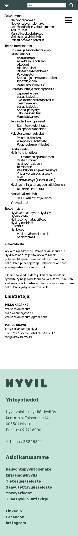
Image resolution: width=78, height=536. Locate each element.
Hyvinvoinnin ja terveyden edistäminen (38, 185)
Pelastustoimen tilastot (33, 144)
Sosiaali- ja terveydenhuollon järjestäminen (31, 52)
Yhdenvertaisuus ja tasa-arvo (34, 175)
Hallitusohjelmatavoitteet (28, 219)
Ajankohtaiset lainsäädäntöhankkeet (32, 69)
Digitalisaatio (19, 149)
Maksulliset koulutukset (27, 33)
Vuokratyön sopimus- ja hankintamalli (33, 235)
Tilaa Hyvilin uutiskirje (27, 499)
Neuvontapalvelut (23, 20)
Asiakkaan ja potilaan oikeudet (31, 63)
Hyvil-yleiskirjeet (22, 223)
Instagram (16, 523)
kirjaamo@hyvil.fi (22, 475)
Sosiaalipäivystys (28, 110)
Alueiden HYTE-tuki (30, 189)
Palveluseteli (25, 74)
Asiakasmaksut (27, 58)
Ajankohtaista (14, 244)
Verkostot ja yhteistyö (26, 37)
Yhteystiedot (19, 493)
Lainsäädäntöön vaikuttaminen (32, 27)
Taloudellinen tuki (29, 113)
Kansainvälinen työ (24, 194)
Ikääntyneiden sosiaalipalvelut (27, 105)
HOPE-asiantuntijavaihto (34, 198)
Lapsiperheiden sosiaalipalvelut (27, 95)
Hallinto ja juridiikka (24, 153)
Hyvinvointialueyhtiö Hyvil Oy (31, 213)
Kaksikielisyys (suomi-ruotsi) (36, 180)
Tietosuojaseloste (23, 481)
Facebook (15, 517)
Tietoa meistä (13, 209)
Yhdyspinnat (19, 203)
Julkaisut (17, 226)
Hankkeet (17, 229)
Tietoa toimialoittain (18, 46)
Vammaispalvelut (28, 117)
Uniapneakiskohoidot (31, 129)
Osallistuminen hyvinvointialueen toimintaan (29, 163)
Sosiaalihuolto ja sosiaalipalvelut (32, 89)
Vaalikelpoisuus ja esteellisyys (37, 170)
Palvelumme (12, 16)
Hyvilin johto (19, 216)
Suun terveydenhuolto (32, 126)
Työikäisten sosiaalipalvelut (35, 100)
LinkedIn (14, 511)
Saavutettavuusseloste (29, 487)
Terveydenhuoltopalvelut (28, 121)
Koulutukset (19, 30)
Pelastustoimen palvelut (27, 40)
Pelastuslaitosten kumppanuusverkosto (32, 139)
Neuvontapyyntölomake (27, 23)
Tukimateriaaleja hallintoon (35, 157)
